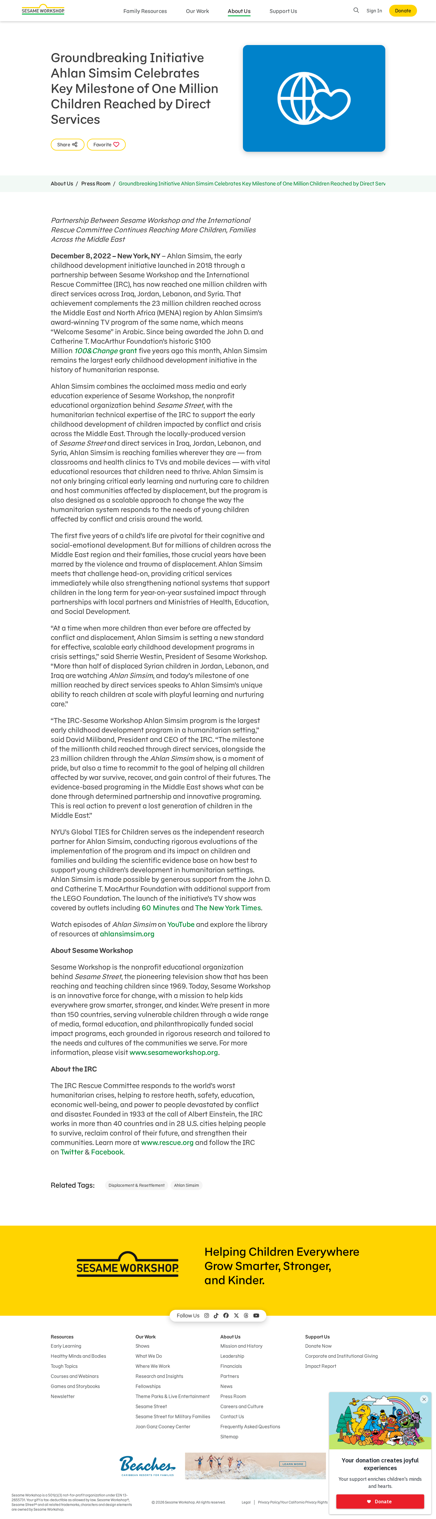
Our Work (197, 11)
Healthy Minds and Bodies (78, 1356)
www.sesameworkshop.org (174, 1052)
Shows (142, 1346)
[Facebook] (226, 1315)
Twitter (72, 1152)
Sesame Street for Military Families (173, 1416)
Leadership (232, 1356)
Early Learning (66, 1346)
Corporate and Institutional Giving (341, 1356)
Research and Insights (159, 1376)
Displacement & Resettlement (137, 1185)
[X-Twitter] (236, 1315)
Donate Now (318, 1346)
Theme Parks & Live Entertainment (173, 1396)
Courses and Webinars (75, 1376)
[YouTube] (256, 1315)
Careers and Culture (241, 1406)
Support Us (283, 11)
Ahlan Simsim (186, 1185)
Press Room (96, 183)
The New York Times (228, 907)
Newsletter (63, 1396)
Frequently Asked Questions (250, 1427)
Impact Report (320, 1366)
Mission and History (241, 1346)
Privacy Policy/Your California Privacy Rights (293, 1502)
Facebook (107, 1152)
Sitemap (229, 1437)
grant (105, 350)
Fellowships (148, 1386)
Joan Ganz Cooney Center (163, 1427)
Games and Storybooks (75, 1386)
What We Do (149, 1356)
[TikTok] (216, 1315)
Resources (62, 1337)
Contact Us (232, 1416)
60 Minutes (160, 907)
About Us (239, 11)
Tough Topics (64, 1366)
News (226, 1386)
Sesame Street (151, 1406)
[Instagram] (206, 1315)
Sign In (374, 11)
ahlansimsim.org (127, 933)
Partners (229, 1376)
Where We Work (153, 1366)
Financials (231, 1366)
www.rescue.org (167, 1142)
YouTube (181, 924)
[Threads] (246, 1315)
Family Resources (145, 11)
